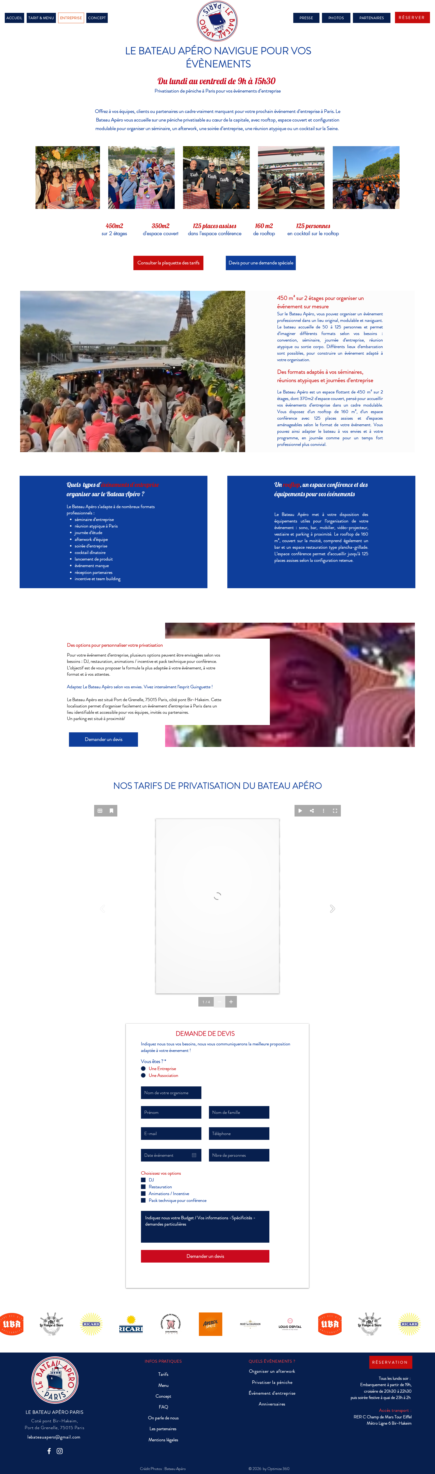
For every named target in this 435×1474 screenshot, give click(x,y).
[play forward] (428, 1324)
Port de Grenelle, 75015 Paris (55, 1427)
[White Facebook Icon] (49, 1451)
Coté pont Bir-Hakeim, (54, 1421)
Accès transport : (395, 1410)
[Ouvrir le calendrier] (194, 1155)
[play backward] (6, 1324)
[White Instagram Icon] (60, 1451)
